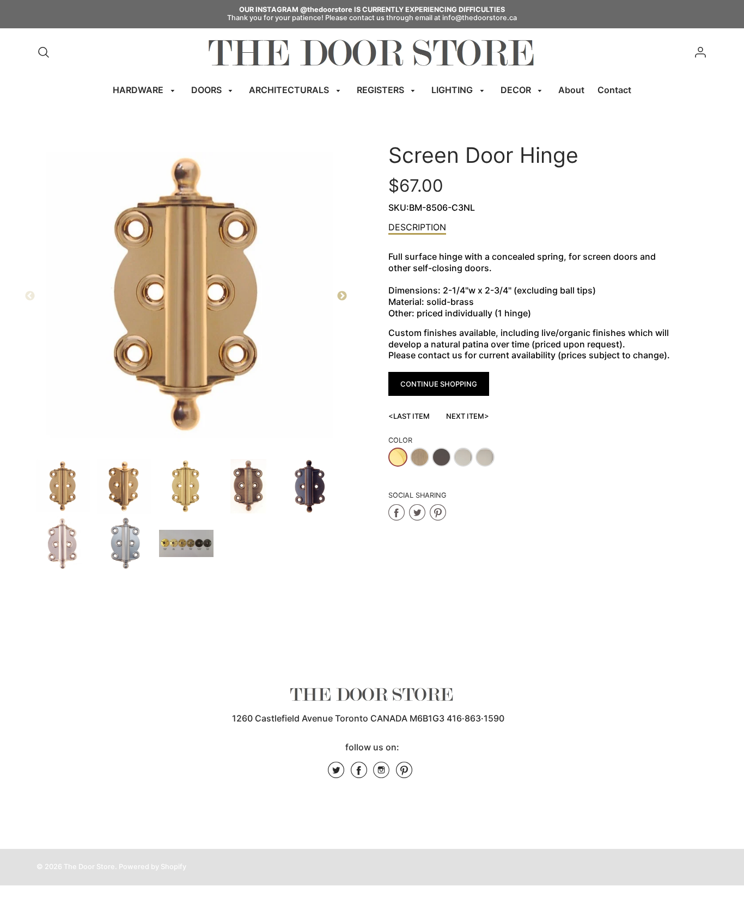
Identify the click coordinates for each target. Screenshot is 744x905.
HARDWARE (139, 89)
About (571, 89)
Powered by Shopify (152, 867)
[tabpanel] (62, 486)
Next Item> (467, 416)
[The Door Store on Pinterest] (404, 773)
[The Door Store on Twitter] (336, 773)
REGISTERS (381, 89)
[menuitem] (145, 90)
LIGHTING (453, 89)
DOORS (207, 89)
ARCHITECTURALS (290, 89)
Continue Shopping (438, 384)
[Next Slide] (342, 296)
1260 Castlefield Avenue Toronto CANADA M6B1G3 (338, 718)
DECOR (517, 89)
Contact (614, 89)
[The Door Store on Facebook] (359, 773)
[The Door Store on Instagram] (381, 773)
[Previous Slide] (30, 296)
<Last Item (409, 416)
